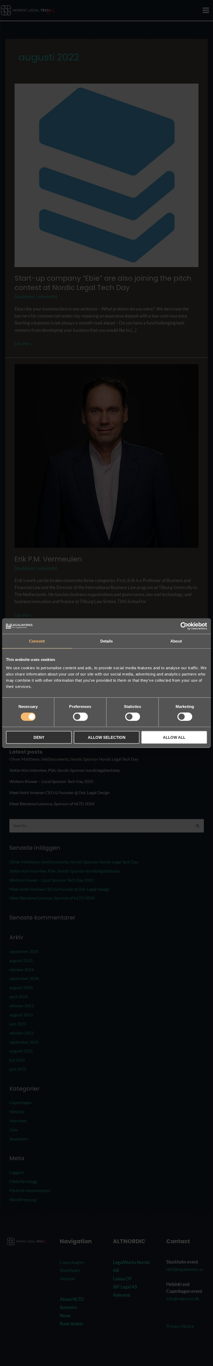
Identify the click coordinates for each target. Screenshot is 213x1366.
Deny (39, 737)
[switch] (80, 717)
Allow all (174, 737)
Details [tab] (106, 641)
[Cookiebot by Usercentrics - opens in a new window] (184, 626)
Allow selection (106, 737)
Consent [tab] (37, 641)
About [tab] (176, 641)
